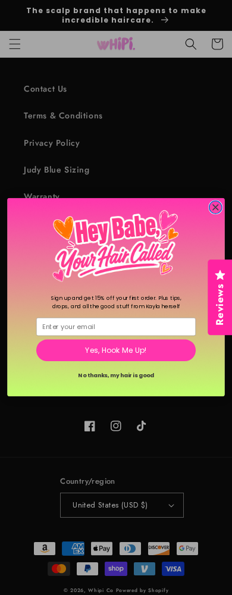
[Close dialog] (215, 207)
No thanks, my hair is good (115, 376)
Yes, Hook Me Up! (116, 351)
